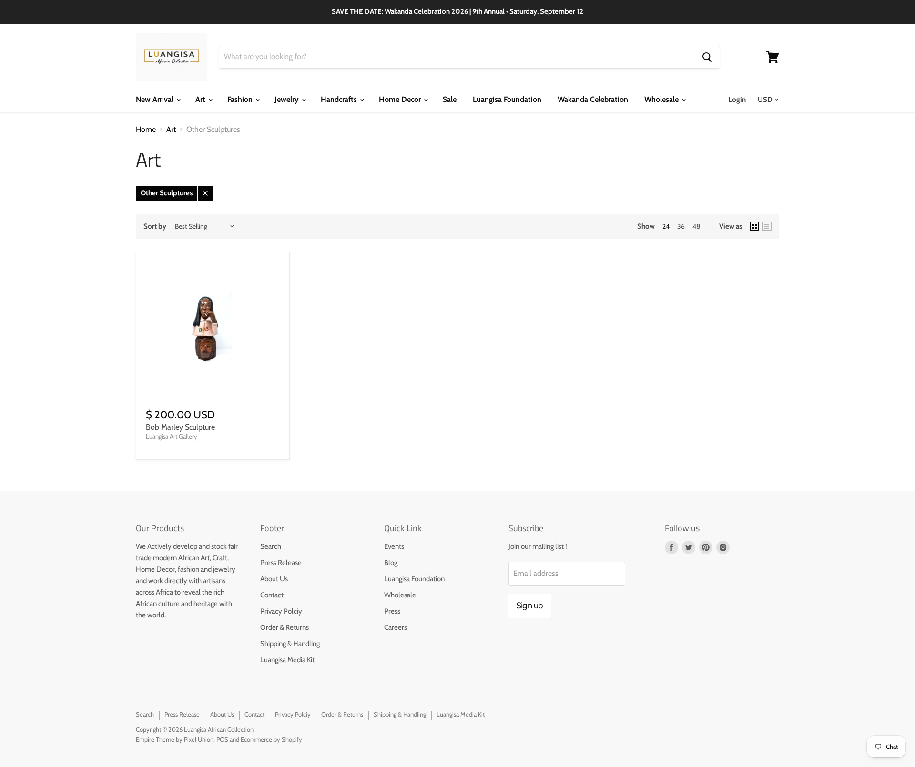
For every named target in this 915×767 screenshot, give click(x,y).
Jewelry (287, 99)
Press (392, 611)
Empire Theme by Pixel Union (175, 739)
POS (222, 739)
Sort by (154, 226)
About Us (274, 579)
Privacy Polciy (281, 611)
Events (394, 546)
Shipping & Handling (290, 643)
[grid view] (754, 226)
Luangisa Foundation (507, 99)
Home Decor (401, 99)
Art (201, 99)
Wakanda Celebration (593, 99)
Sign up (529, 605)
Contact (272, 595)
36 (681, 226)
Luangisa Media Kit (287, 660)
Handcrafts (340, 99)
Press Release (281, 562)
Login (737, 99)
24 (666, 226)
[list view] (767, 226)
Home (146, 129)
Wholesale (662, 99)
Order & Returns (284, 627)
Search (270, 546)
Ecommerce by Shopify (271, 739)
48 (696, 226)
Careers (395, 627)
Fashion (240, 99)
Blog (390, 562)
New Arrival (155, 99)
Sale (450, 99)
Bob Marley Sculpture (180, 427)
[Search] (707, 57)
